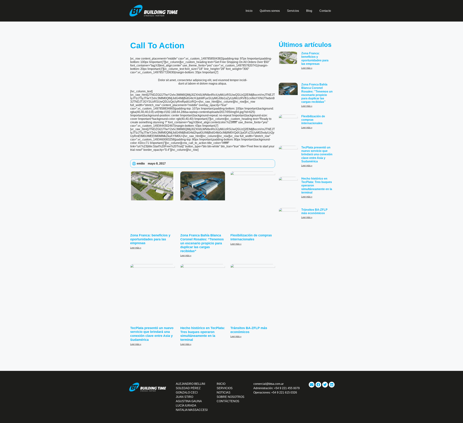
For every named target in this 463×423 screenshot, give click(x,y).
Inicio (249, 10)
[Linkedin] (332, 385)
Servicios (293, 10)
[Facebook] (318, 385)
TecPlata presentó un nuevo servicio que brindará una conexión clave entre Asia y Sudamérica (151, 334)
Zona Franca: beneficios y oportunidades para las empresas (150, 239)
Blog (309, 10)
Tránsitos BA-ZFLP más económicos (248, 330)
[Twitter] (325, 385)
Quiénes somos (270, 10)
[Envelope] (312, 385)
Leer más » (135, 248)
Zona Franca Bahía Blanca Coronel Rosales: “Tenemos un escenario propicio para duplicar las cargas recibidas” (202, 243)
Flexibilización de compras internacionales (251, 237)
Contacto (325, 10)
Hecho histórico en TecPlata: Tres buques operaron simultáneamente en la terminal (202, 334)
